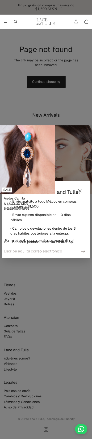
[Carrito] (86, 21)
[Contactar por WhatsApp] (81, 429)
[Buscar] (15, 21)
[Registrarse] (83, 251)
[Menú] (5, 21)
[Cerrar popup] (79, 191)
